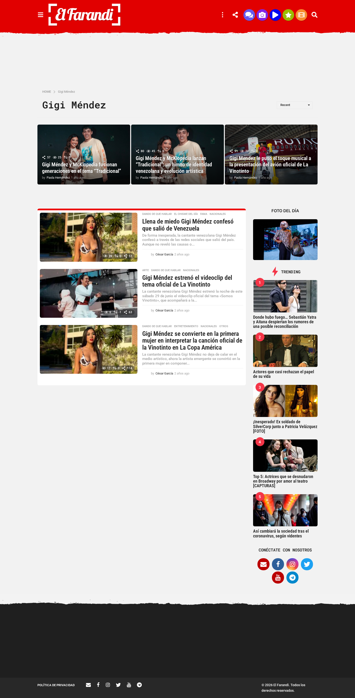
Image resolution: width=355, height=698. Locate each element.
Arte (145, 270)
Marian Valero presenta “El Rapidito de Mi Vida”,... (206, 660)
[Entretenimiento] (301, 15)
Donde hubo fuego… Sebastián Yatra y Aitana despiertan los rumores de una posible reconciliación (284, 322)
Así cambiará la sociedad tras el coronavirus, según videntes (281, 533)
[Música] (275, 15)
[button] (40, 15)
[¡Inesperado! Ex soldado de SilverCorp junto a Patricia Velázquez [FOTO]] (285, 401)
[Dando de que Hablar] (249, 15)
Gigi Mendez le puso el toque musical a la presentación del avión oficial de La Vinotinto (270, 164)
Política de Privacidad (56, 685)
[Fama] (262, 15)
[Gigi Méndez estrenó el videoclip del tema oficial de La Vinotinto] (88, 293)
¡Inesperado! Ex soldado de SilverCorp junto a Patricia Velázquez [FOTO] (285, 426)
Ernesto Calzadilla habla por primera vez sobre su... (303, 625)
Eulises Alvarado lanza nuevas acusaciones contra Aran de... (158, 662)
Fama (203, 214)
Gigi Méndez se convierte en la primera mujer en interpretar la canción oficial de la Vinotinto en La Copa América (192, 340)
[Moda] (288, 15)
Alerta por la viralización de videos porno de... (62, 660)
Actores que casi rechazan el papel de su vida (283, 374)
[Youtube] (278, 577)
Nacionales (218, 214)
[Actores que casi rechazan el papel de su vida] (285, 351)
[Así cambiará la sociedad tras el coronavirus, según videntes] (285, 510)
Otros (223, 326)
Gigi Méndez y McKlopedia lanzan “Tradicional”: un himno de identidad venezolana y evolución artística (174, 164)
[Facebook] (278, 564)
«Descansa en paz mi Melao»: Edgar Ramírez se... (110, 660)
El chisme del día (186, 214)
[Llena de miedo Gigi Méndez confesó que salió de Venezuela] (88, 237)
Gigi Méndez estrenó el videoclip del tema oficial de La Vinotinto (187, 281)
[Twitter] (307, 564)
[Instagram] (292, 564)
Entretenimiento (186, 326)
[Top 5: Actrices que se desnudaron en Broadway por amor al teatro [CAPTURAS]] (285, 455)
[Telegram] (292, 577)
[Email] (263, 564)
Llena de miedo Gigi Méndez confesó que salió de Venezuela (188, 225)
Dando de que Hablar (157, 214)
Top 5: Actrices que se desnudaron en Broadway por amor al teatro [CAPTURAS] (283, 481)
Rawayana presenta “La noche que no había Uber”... (255, 660)
